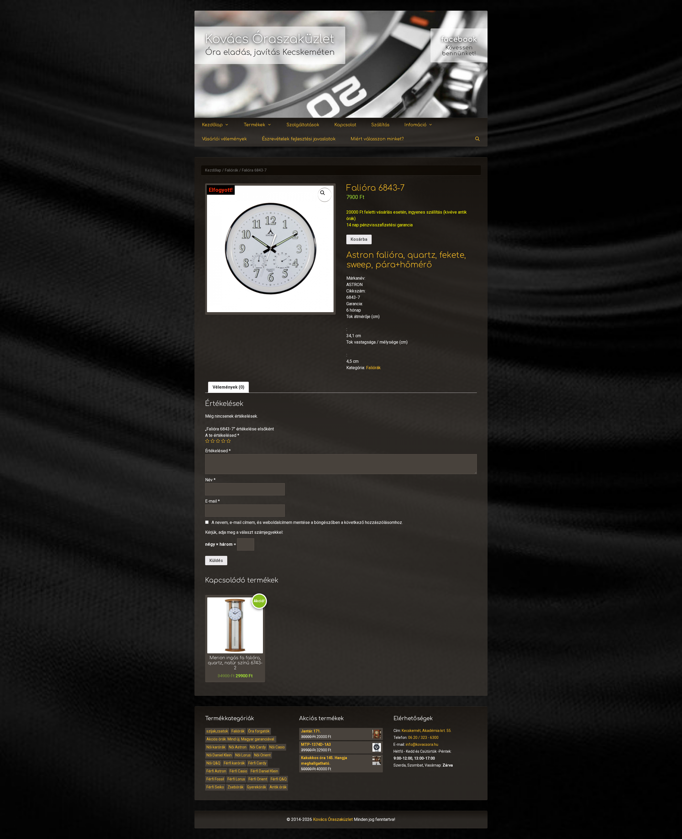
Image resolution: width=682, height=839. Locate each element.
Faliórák (231, 170)
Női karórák (215, 747)
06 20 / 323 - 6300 (423, 737)
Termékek (254, 125)
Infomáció (415, 125)
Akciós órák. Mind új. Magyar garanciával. (240, 739)
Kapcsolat (345, 125)
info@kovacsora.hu (422, 744)
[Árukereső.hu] (459, 98)
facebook (459, 39)
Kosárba (359, 239)
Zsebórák (235, 787)
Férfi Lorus (236, 779)
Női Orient (262, 755)
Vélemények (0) (228, 387)
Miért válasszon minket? (377, 139)
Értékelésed (218, 450)
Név (210, 479)
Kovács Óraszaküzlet (270, 39)
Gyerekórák (256, 787)
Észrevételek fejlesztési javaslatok (299, 139)
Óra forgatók (259, 731)
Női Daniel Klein (219, 755)
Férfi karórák (234, 763)
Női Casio (277, 747)
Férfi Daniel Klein (264, 771)
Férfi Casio (238, 771)
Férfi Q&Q (279, 779)
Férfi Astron (216, 771)
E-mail (212, 501)
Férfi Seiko (215, 787)
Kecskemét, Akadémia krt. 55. (427, 730)
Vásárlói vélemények (224, 139)
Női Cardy (258, 747)
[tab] (228, 387)
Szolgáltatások (302, 125)
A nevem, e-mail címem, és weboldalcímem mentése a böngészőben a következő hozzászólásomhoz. (307, 522)
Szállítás (380, 125)
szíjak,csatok (217, 731)
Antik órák (278, 787)
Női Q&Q (213, 763)
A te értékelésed (222, 435)
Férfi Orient (258, 779)
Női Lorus (243, 755)
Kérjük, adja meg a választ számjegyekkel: (244, 532)
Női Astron (237, 747)
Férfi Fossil (215, 779)
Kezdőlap (212, 125)
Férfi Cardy (257, 763)
